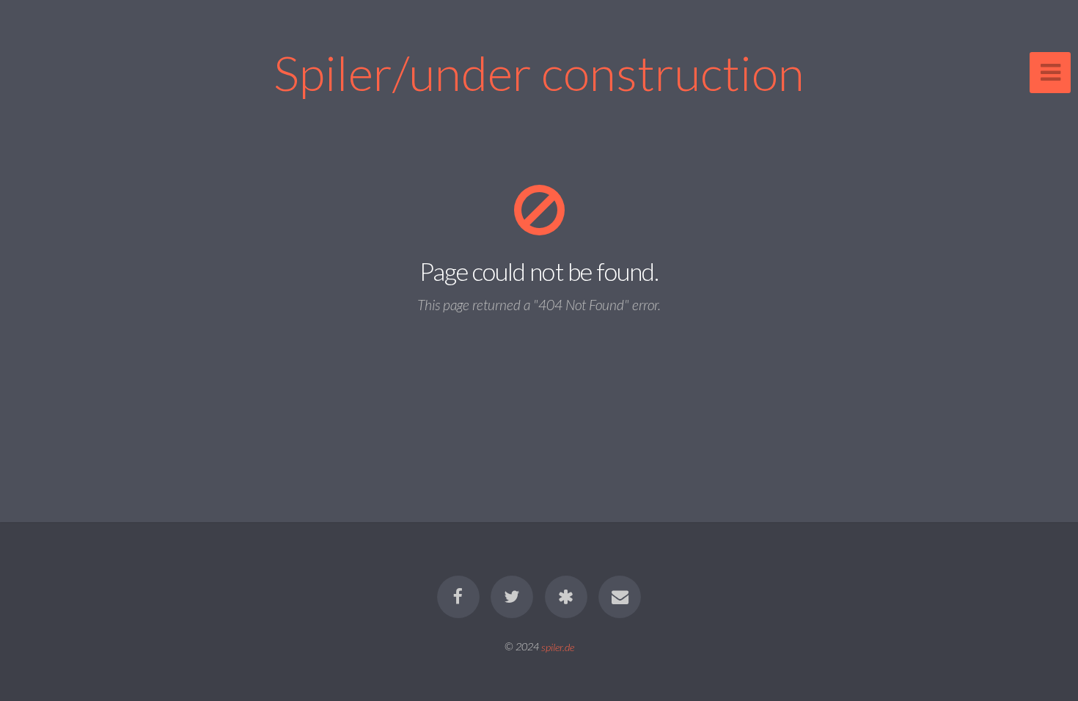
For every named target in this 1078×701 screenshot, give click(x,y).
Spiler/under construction (539, 72)
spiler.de (557, 646)
